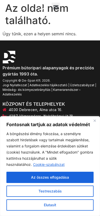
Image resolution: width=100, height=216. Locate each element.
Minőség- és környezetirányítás (27, 90)
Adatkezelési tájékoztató (48, 85)
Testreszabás (50, 191)
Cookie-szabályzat (49, 164)
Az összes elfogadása (50, 177)
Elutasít (50, 205)
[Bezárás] (95, 120)
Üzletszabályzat (82, 85)
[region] (50, 166)
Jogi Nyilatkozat (15, 85)
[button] (56, 7)
